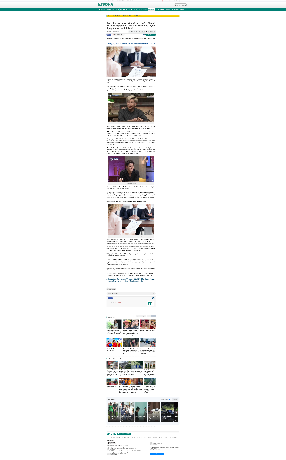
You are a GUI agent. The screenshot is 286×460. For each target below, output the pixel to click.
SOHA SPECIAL (130, 0)
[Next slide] (176, 412)
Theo (131, 293)
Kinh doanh (122, 9)
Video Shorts (111, 399)
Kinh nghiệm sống (137, 15)
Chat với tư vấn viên (158, 454)
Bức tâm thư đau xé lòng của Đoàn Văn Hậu (114, 349)
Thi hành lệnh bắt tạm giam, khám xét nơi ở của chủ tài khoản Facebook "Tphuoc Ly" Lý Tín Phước (149, 373)
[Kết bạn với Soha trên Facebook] (149, 303)
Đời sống (182, 9)
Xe (172, 9)
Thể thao (145, 9)
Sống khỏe (168, 9)
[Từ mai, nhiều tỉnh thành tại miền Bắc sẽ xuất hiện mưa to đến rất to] (137, 365)
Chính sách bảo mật (154, 450)
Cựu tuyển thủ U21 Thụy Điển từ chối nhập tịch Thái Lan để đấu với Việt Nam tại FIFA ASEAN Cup (112, 373)
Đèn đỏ (109, 15)
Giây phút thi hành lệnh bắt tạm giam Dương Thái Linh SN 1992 (140, 416)
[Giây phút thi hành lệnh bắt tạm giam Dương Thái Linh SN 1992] (141, 412)
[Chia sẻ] (109, 35)
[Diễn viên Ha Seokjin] (131, 169)
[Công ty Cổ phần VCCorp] (125, 442)
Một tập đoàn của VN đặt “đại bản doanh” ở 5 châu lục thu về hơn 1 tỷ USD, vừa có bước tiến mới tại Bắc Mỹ (124, 389)
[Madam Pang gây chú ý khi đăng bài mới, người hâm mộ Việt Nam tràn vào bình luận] (114, 324)
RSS (176, 437)
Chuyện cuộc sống (127, 15)
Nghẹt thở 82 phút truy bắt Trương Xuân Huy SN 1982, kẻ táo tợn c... (127, 416)
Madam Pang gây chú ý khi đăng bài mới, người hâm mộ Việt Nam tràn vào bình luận (114, 332)
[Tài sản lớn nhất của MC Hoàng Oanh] (148, 324)
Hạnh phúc (109, 9)
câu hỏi (116, 81)
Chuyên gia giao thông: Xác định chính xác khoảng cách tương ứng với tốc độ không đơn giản (149, 389)
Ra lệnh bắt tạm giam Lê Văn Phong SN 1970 (112, 387)
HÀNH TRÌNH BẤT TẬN (120, 0)
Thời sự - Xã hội (117, 437)
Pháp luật (162, 9)
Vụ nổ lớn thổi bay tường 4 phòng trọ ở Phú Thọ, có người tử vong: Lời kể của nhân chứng (124, 373)
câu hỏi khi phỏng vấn (111, 289)
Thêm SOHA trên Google (119, 34)
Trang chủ (111, 437)
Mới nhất (103, 9)
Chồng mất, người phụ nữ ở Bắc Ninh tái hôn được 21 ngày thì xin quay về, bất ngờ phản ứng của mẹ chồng (130, 333)
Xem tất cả (175, 399)
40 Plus (135, 9)
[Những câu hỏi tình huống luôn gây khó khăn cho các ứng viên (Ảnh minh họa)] (131, 219)
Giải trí (157, 9)
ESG (113, 9)
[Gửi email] (144, 34)
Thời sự (117, 9)
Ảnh (173, 437)
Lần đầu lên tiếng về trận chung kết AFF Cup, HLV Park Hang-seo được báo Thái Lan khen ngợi (137, 389)
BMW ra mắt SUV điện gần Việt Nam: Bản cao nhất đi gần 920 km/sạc (167, 416)
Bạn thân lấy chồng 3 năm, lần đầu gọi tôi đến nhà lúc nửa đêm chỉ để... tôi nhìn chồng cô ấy (131, 351)
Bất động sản (129, 9)
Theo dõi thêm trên (164, 399)
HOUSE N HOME (111, 0)
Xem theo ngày (131, 316)
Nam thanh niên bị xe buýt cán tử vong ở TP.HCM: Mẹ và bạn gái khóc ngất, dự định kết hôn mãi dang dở (147, 351)
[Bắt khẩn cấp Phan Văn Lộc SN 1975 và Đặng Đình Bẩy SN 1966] (114, 412)
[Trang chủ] (105, 5)
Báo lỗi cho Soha (151, 34)
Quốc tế (140, 9)
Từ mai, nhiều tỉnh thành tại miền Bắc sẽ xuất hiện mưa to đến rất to (136, 372)
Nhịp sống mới (151, 9)
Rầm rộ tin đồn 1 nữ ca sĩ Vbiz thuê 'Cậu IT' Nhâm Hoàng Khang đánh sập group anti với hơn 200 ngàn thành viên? (131, 44)
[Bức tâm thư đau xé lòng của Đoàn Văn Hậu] (114, 342)
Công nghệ (176, 9)
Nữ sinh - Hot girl (116, 15)
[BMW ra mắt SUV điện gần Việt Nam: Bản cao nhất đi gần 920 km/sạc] (167, 412)
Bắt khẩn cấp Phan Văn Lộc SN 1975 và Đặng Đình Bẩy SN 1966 (114, 416)
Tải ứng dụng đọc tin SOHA (124, 433)
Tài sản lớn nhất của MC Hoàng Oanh (147, 331)
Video (170, 437)
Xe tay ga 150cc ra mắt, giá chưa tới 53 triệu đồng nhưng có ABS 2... (154, 416)
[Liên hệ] (153, 298)
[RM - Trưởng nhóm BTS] (131, 107)
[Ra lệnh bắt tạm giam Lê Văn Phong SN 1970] (112, 381)
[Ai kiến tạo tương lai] (180, 5)
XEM (153, 316)
